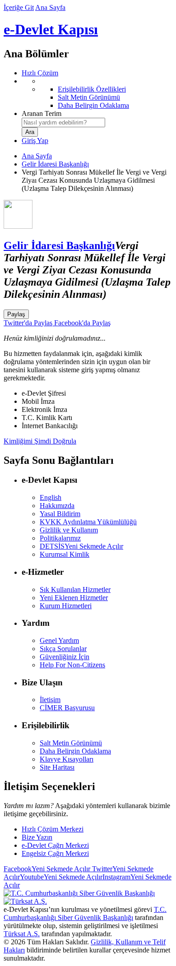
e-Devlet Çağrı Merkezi (55, 845)
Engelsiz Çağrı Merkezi (55, 853)
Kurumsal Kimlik (64, 554)
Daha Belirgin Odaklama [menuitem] (93, 105)
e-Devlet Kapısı (51, 29)
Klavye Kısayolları (66, 759)
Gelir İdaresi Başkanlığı (55, 164)
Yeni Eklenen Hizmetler (74, 597)
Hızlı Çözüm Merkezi (52, 829)
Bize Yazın (37, 837)
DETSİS (81, 546)
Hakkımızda (57, 505)
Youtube (61, 877)
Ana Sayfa (50, 7)
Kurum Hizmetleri (66, 606)
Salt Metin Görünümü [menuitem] (89, 97)
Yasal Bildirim (60, 514)
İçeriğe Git (19, 7)
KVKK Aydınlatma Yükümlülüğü (88, 522)
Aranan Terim (41, 113)
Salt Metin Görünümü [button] (71, 743)
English (50, 497)
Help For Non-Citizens (72, 665)
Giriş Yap (35, 140)
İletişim (50, 699)
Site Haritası (57, 767)
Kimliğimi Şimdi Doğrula (40, 441)
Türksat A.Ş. (22, 934)
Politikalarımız (60, 538)
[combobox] (63, 122)
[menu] (97, 93)
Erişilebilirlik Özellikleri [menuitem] (92, 89)
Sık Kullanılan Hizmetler (75, 589)
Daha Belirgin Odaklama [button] (75, 751)
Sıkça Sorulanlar (63, 648)
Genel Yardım (59, 640)
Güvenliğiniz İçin (64, 657)
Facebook (47, 869)
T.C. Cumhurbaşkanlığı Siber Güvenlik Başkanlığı (85, 913)
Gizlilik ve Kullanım (69, 530)
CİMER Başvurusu (67, 708)
